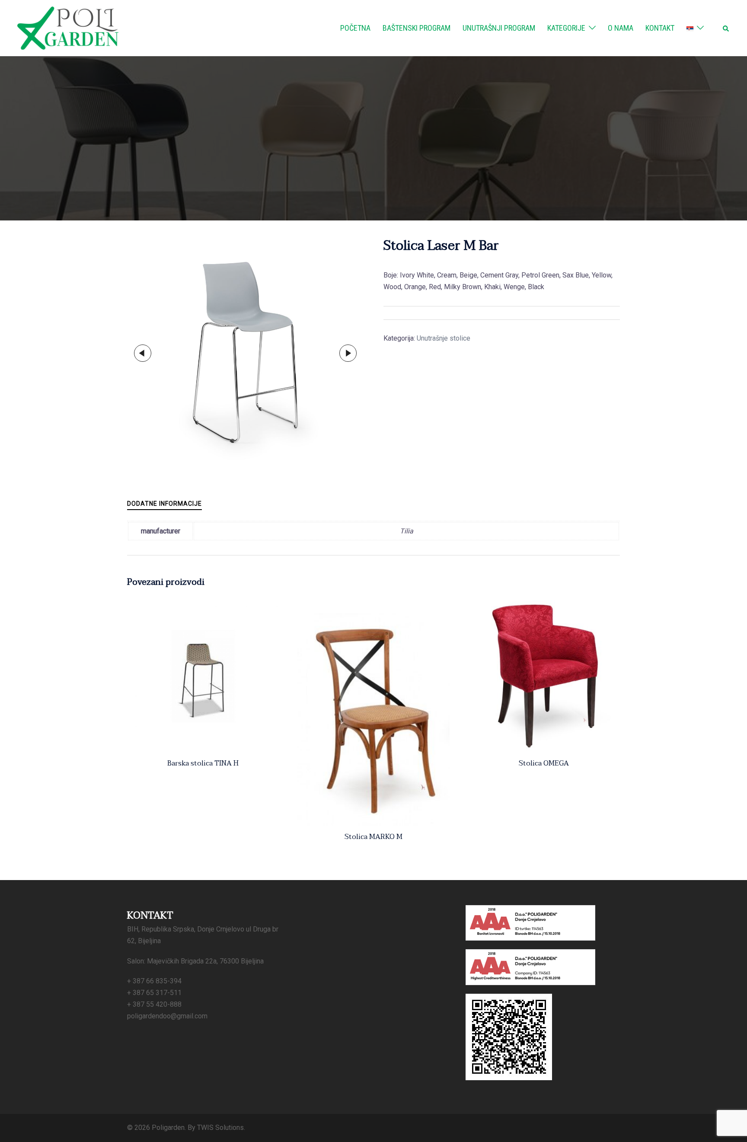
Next (348, 353)
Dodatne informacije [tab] (164, 503)
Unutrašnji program (499, 27)
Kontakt (659, 27)
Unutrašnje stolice (443, 338)
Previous (142, 353)
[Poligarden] (67, 27)
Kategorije (566, 27)
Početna (355, 27)
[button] (726, 28)
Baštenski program (416, 27)
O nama (620, 27)
